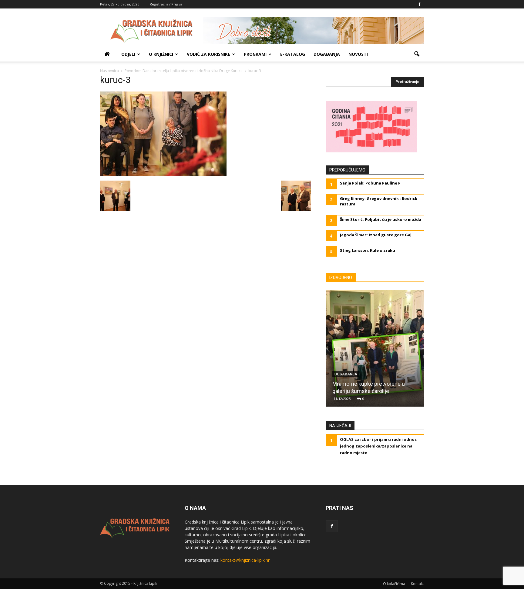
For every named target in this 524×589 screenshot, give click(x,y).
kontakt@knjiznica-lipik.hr (245, 560)
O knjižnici (161, 54)
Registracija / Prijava (166, 4)
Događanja (327, 54)
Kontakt (417, 583)
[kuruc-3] (163, 174)
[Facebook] (419, 4)
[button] (416, 54)
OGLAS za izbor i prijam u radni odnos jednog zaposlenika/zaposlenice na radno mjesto (378, 446)
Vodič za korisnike (208, 54)
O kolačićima (394, 583)
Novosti (358, 54)
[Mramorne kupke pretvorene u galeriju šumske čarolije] (375, 350)
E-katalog (292, 54)
